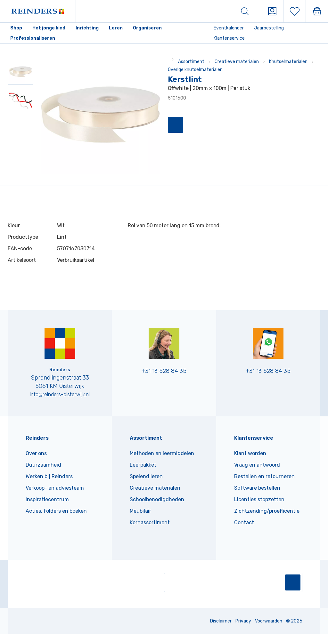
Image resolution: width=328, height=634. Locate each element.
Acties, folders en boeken (56, 511)
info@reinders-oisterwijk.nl (60, 394)
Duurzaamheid (43, 465)
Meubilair (140, 511)
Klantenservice (229, 38)
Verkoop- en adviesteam (55, 488)
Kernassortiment (150, 522)
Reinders (37, 438)
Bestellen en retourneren (264, 476)
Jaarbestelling (269, 28)
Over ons (36, 453)
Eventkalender (229, 28)
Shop (16, 28)
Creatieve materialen (237, 61)
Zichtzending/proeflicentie (266, 511)
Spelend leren (146, 476)
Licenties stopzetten (259, 499)
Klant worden (250, 453)
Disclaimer (221, 621)
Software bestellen (257, 488)
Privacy (243, 621)
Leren (116, 28)
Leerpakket (143, 465)
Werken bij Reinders (49, 476)
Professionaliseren (32, 38)
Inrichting (87, 28)
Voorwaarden (268, 621)
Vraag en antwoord (257, 465)
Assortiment (191, 61)
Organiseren (147, 28)
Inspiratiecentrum (47, 499)
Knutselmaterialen (288, 61)
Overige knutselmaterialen (195, 69)
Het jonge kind (48, 28)
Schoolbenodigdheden (157, 499)
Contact (244, 522)
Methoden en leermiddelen (162, 453)
